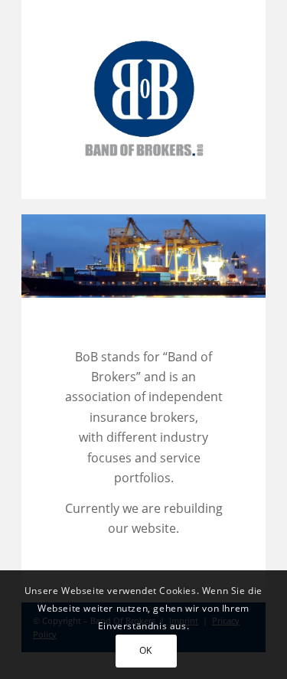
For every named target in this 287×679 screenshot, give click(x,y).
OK (145, 650)
